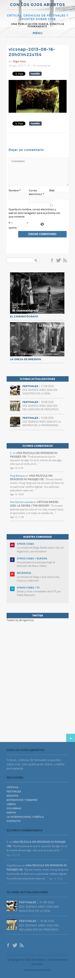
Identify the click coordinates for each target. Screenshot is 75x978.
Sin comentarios (42, 65)
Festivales (14, 791)
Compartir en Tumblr (35, 74)
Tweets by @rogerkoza (20, 620)
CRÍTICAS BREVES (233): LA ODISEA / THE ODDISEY (34, 503)
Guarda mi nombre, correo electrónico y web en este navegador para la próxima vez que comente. (34, 212)
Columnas (14, 808)
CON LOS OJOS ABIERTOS (37, 5)
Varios (11, 812)
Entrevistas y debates (22, 800)
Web (52, 190)
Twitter (58, 261)
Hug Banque (17, 475)
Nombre (15, 190)
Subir (70, 738)
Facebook (53, 261)
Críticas (12, 787)
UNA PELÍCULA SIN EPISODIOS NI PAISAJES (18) (31, 477)
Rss (65, 261)
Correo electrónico (36, 192)
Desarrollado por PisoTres (37, 969)
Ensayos (12, 795)
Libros (11, 804)
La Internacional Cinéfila (25, 817)
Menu (38, 33)
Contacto (14, 821)
